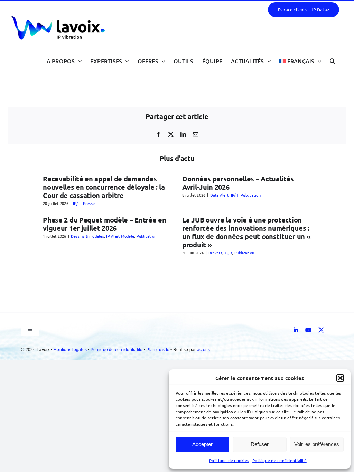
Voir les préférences (316, 444)
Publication (251, 195)
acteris (203, 349)
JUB (228, 252)
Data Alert (219, 195)
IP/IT (77, 203)
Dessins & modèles (87, 236)
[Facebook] (158, 134)
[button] (340, 378)
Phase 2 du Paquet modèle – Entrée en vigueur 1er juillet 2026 (104, 224)
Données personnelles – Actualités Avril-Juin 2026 (238, 182)
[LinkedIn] (183, 134)
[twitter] (321, 330)
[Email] (195, 134)
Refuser (260, 444)
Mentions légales (70, 349)
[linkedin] (296, 330)
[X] (171, 134)
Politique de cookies (229, 460)
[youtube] (308, 330)
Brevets (215, 252)
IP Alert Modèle (120, 236)
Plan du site (158, 349)
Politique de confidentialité (279, 460)
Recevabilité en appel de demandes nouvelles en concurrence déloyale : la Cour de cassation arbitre (104, 187)
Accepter (202, 444)
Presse (89, 203)
